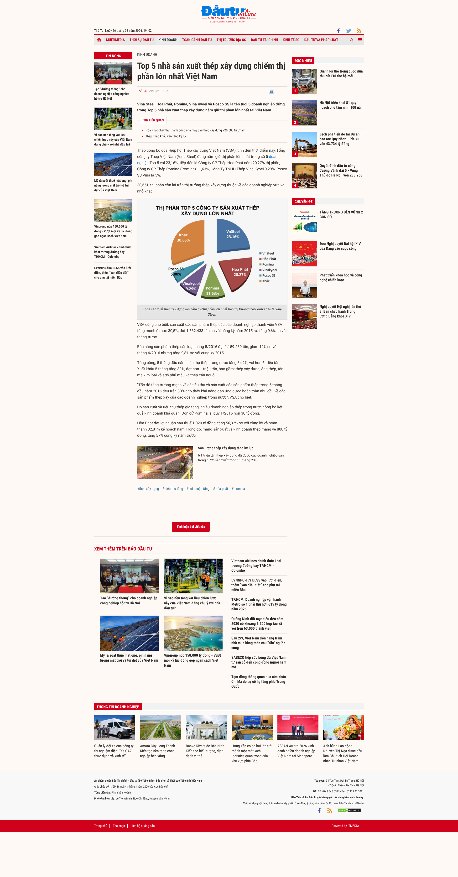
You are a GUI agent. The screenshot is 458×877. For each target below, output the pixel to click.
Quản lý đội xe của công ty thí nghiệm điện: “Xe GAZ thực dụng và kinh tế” (114, 751)
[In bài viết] (271, 91)
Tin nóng (113, 56)
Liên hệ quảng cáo (143, 826)
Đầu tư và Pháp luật (321, 40)
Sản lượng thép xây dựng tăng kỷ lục (225, 448)
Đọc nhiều (303, 60)
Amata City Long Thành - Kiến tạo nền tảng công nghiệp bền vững (158, 751)
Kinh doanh (168, 40)
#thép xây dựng (148, 489)
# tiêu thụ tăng (172, 489)
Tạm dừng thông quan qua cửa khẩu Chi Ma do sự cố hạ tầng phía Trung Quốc (258, 682)
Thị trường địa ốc (231, 40)
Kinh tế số (291, 40)
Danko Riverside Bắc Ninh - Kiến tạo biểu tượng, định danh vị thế (206, 751)
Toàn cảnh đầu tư (197, 40)
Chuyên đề (303, 201)
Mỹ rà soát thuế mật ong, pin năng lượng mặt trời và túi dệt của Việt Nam (113, 185)
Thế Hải (141, 91)
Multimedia (115, 40)
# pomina (238, 489)
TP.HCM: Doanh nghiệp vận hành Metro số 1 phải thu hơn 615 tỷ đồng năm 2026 (259, 604)
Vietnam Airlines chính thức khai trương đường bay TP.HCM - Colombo (112, 252)
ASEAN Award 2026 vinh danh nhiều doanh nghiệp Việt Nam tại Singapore (296, 751)
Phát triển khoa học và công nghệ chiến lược (341, 277)
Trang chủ (100, 826)
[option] (115, 737)
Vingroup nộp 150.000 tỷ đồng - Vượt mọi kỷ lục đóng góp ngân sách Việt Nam (113, 231)
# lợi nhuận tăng (198, 489)
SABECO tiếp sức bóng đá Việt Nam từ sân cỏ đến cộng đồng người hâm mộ (258, 662)
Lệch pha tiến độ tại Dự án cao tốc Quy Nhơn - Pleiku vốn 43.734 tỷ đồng (339, 139)
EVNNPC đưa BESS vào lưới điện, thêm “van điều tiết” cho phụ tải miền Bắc (112, 273)
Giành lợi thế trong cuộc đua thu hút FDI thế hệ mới (341, 73)
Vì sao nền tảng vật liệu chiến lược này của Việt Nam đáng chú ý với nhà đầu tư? (113, 139)
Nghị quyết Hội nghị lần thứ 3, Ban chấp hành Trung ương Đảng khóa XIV (340, 311)
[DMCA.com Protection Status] (349, 810)
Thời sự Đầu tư (142, 40)
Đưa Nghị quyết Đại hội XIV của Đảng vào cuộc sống (340, 246)
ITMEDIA (353, 826)
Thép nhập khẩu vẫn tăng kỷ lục (166, 136)
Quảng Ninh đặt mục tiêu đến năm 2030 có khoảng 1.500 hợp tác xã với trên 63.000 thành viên (257, 624)
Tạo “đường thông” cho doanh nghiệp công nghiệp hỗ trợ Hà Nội (111, 94)
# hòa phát (220, 489)
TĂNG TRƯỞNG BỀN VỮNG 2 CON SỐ (341, 214)
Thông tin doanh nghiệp (118, 707)
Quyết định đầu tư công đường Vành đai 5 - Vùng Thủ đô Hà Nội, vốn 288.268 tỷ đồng (341, 170)
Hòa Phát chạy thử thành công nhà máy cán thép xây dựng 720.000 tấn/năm (195, 130)
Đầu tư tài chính (264, 40)
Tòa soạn (119, 826)
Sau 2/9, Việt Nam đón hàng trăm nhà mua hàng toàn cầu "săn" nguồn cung (258, 643)
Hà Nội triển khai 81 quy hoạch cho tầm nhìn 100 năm (342, 105)
